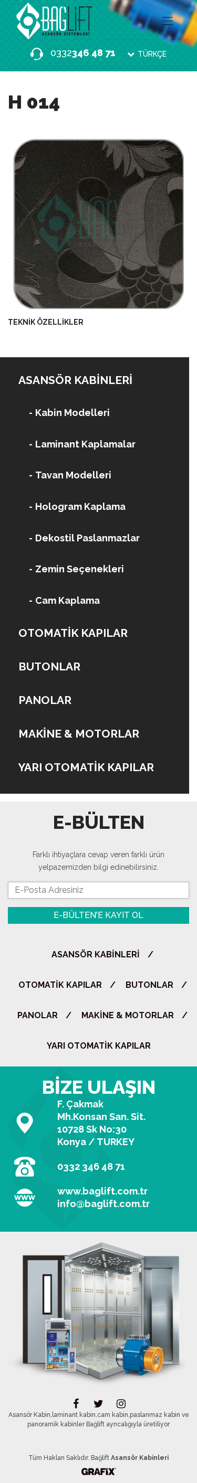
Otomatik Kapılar (73, 632)
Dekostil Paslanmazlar (87, 537)
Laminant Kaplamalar (85, 444)
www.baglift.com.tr (102, 1191)
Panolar (44, 700)
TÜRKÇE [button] (151, 54)
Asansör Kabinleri (75, 380)
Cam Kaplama (67, 600)
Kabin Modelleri (72, 412)
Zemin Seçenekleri (79, 568)
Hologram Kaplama (80, 506)
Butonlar (49, 666)
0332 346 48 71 (91, 1166)
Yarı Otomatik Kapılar (86, 767)
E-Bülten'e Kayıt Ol (98, 915)
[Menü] (167, 21)
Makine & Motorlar (78, 733)
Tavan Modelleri (73, 475)
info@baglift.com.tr (103, 1203)
